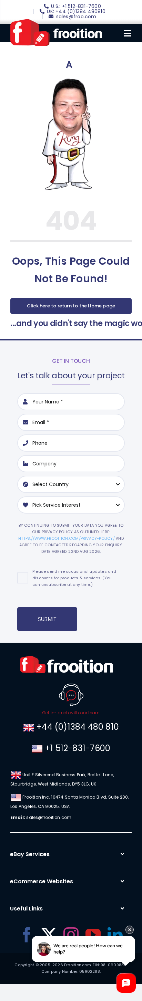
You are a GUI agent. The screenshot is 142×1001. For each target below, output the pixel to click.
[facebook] (26, 934)
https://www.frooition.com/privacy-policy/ (66, 538)
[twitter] (49, 934)
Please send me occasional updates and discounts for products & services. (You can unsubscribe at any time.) (74, 578)
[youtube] (93, 934)
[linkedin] (115, 934)
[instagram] (71, 934)
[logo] (56, 21)
